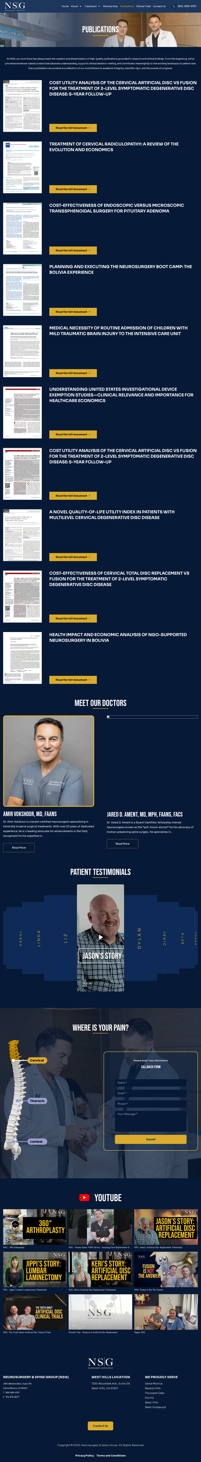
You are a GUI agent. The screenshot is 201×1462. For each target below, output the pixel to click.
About (74, 6)
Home (65, 6)
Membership (110, 6)
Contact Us (159, 6)
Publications (127, 6)
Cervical (37, 1060)
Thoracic (37, 1101)
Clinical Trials (143, 6)
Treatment (91, 6)
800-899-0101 (187, 6)
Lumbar (36, 1141)
